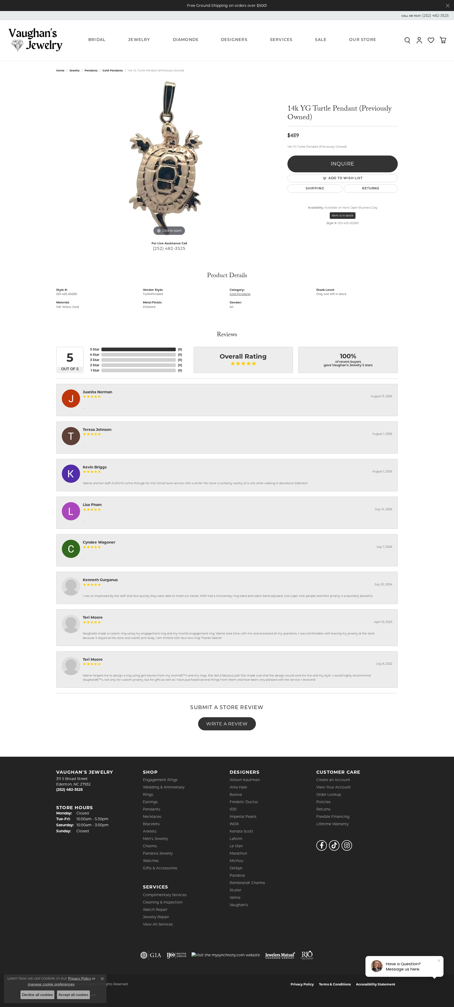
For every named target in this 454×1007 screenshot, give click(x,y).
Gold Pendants (112, 70)
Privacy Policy (302, 984)
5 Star (94, 349)
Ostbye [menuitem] (236, 868)
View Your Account (333, 787)
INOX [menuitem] (234, 824)
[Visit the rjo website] (307, 955)
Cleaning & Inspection (163, 902)
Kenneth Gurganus (100, 580)
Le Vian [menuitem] (236, 846)
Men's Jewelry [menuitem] (155, 838)
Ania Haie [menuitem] (238, 787)
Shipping (315, 188)
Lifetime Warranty (332, 824)
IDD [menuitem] (233, 809)
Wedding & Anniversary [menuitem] (163, 787)
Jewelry (139, 40)
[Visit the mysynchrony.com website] (226, 955)
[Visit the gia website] (150, 955)
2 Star (94, 365)
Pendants (91, 70)
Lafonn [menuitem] (236, 838)
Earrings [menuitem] (150, 802)
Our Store (362, 40)
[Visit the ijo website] (176, 955)
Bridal (97, 40)
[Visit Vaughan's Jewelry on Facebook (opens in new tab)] (321, 845)
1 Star (95, 370)
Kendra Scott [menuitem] (241, 831)
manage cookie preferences (51, 984)
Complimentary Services (165, 895)
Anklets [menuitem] (150, 831)
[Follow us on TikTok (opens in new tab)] (334, 845)
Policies (323, 802)
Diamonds (186, 40)
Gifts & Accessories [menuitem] (160, 868)
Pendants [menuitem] (151, 809)
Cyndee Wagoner (99, 542)
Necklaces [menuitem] (152, 816)
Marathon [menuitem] (238, 853)
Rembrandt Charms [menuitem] (247, 883)
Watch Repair (155, 909)
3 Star (94, 360)
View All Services (158, 924)
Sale (321, 40)
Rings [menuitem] (148, 794)
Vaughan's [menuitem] (239, 905)
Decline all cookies (37, 995)
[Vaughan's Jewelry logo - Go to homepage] (35, 40)
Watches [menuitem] (151, 861)
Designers (234, 40)
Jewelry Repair (156, 917)
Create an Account (333, 780)
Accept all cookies (73, 995)
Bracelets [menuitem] (151, 824)
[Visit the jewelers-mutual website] (280, 955)
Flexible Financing (332, 816)
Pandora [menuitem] (237, 875)
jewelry (74, 70)
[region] (169, 158)
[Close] (447, 5)
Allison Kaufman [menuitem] (245, 780)
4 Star (94, 355)
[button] (424, 15)
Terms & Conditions (335, 984)
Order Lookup (328, 794)
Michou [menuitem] (236, 861)
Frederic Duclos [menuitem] (244, 802)
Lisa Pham (92, 505)
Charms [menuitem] (150, 846)
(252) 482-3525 (169, 248)
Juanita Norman (97, 392)
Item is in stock (342, 215)
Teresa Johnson (97, 429)
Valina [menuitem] (235, 897)
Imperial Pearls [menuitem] (243, 816)
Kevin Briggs (95, 467)
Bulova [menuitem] (236, 794)
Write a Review (227, 723)
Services (281, 40)
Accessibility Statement (375, 984)
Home (60, 70)
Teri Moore (93, 617)
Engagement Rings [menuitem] (160, 780)
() (180, 349)
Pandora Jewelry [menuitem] (158, 853)
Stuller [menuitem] (235, 890)
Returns (370, 188)
